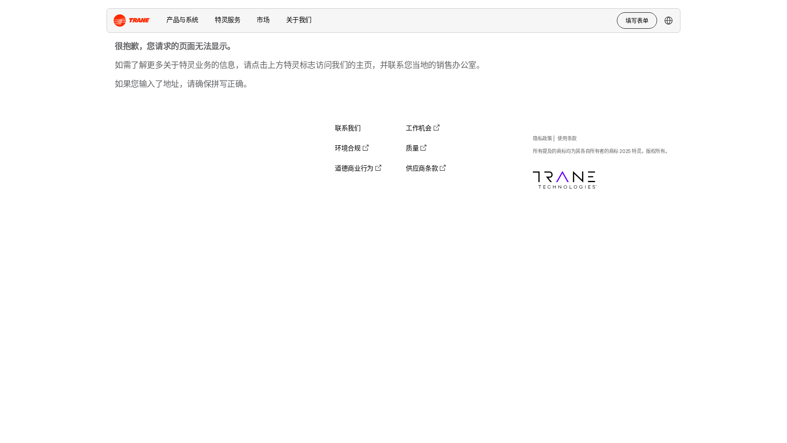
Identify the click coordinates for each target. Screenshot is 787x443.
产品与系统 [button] (182, 20)
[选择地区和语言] (668, 20)
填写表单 (637, 20)
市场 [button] (263, 20)
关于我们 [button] (299, 20)
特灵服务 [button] (227, 20)
